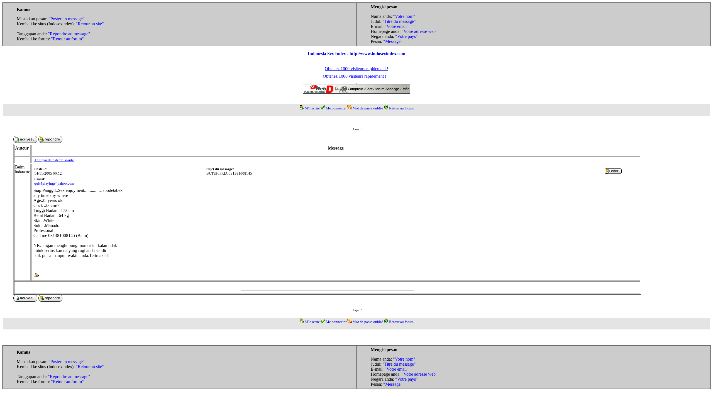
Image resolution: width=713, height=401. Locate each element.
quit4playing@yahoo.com (54, 183)
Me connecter (336, 108)
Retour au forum (401, 108)
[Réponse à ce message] (613, 172)
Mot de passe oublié (368, 108)
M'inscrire (312, 108)
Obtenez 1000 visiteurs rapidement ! (356, 68)
